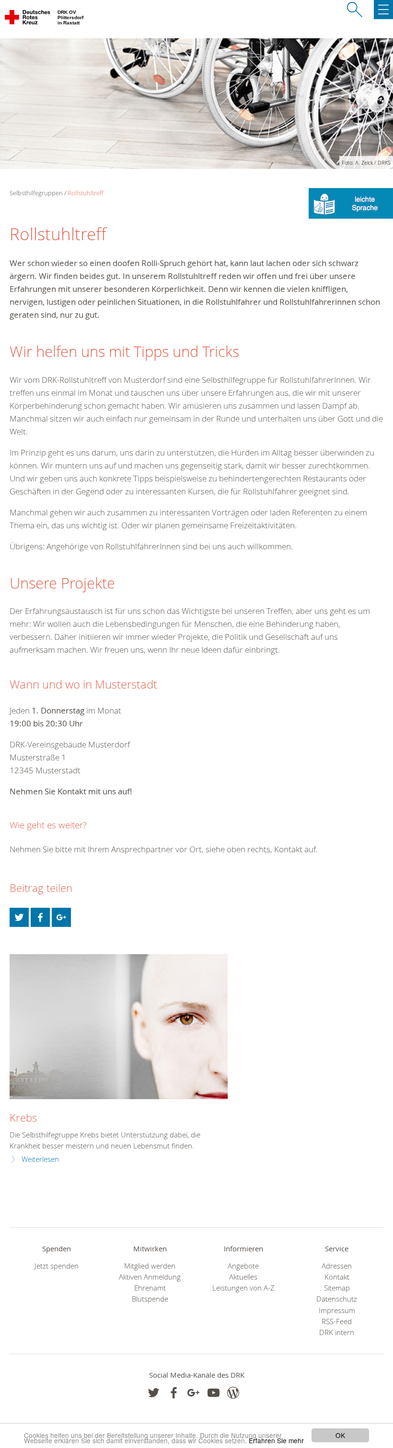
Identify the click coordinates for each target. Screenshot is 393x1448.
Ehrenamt (150, 1287)
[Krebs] (119, 1026)
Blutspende (150, 1298)
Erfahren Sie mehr (276, 1440)
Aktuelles (243, 1276)
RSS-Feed (337, 1321)
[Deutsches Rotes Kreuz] (28, 19)
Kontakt (336, 1276)
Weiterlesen (40, 1159)
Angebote (243, 1265)
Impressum (337, 1310)
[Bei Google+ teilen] (61, 917)
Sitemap (337, 1287)
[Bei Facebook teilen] (40, 917)
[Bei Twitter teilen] (19, 917)
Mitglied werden (149, 1265)
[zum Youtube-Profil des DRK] (214, 1393)
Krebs (23, 1117)
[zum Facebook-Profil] (154, 1393)
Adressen (337, 1265)
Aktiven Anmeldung (150, 1276)
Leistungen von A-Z (243, 1287)
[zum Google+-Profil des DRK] (193, 1393)
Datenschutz (336, 1298)
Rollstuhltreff (86, 193)
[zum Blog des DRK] (233, 1393)
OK (340, 1435)
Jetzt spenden (57, 1265)
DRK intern (336, 1332)
